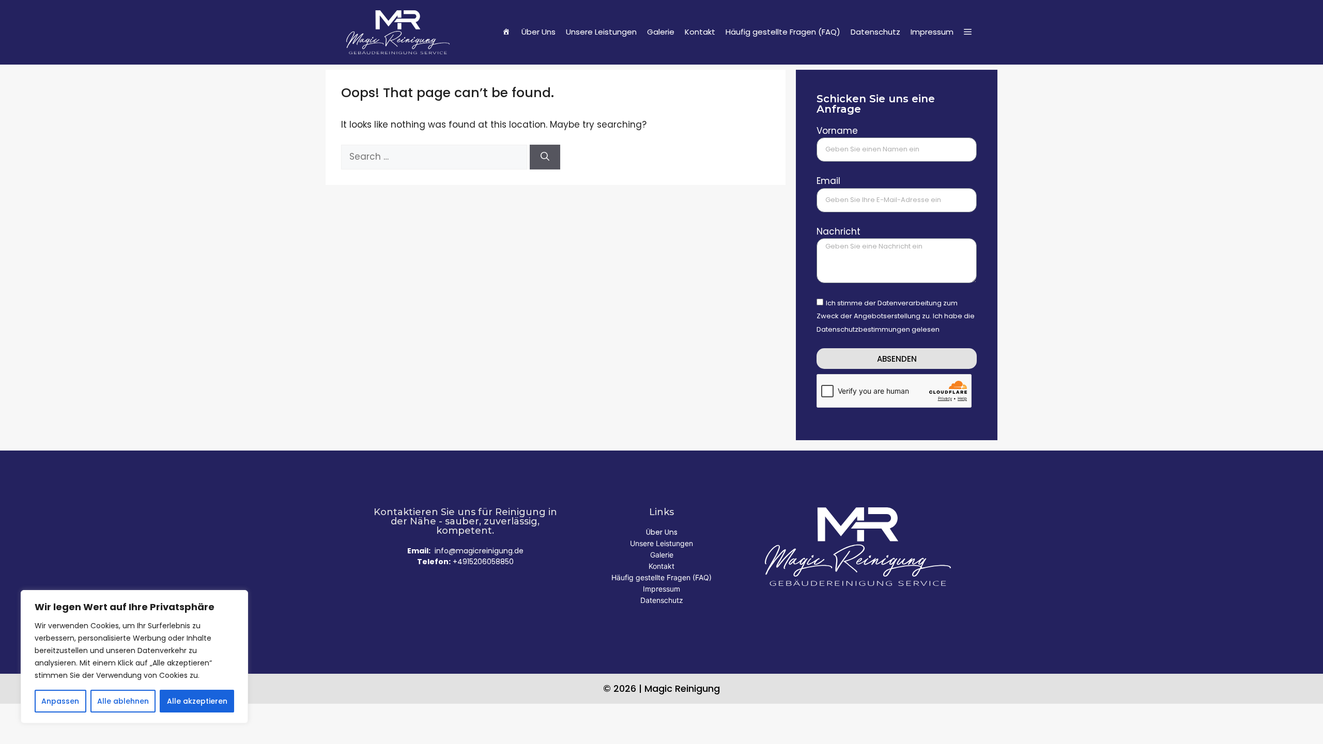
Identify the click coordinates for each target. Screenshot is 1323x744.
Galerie (660, 31)
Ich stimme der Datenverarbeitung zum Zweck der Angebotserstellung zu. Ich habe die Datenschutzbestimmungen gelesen (896, 316)
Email (828, 181)
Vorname (837, 131)
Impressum (932, 31)
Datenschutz (875, 31)
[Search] (545, 157)
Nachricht (838, 231)
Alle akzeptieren (197, 701)
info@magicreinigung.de (479, 551)
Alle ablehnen (123, 701)
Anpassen (60, 701)
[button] (968, 32)
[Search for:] (435, 156)
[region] (134, 656)
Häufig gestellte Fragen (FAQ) (783, 31)
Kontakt (700, 31)
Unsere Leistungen (601, 31)
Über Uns (538, 31)
